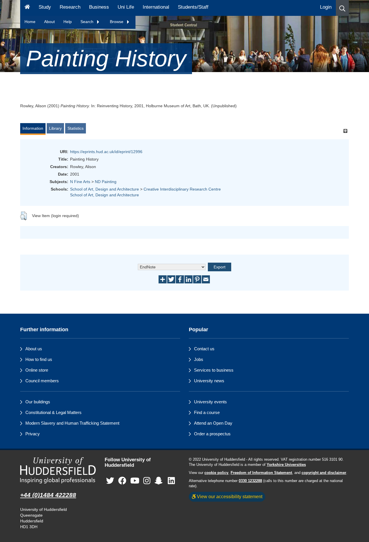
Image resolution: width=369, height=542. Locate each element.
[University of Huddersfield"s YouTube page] (135, 480)
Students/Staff (193, 7)
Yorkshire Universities (286, 465)
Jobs (198, 359)
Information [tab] (32, 128)
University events (210, 401)
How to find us (38, 359)
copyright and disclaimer (324, 473)
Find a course (207, 412)
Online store (36, 370)
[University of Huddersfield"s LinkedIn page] (171, 480)
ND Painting (105, 181)
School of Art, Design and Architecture (104, 189)
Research (70, 7)
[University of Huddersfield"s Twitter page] (110, 480)
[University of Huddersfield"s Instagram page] (146, 480)
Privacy (32, 433)
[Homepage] (27, 8)
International (156, 7)
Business (99, 7)
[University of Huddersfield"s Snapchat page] (160, 480)
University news (209, 380)
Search (87, 21)
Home (30, 21)
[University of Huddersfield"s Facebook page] (122, 480)
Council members (42, 380)
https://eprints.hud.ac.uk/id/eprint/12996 (106, 151)
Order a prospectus (212, 433)
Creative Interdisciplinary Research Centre (182, 189)
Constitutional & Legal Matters (53, 412)
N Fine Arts (80, 181)
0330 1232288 (250, 481)
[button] (342, 8)
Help (67, 21)
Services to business (214, 370)
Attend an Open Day (213, 423)
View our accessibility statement (229, 496)
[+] (345, 131)
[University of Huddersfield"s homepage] (58, 470)
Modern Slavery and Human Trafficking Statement (72, 423)
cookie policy (216, 473)
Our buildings (37, 401)
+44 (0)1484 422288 (48, 495)
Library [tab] (55, 128)
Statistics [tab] (75, 128)
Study (45, 7)
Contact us (204, 348)
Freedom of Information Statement (261, 473)
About (49, 21)
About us (33, 348)
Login (326, 7)
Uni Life (126, 7)
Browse (117, 21)
